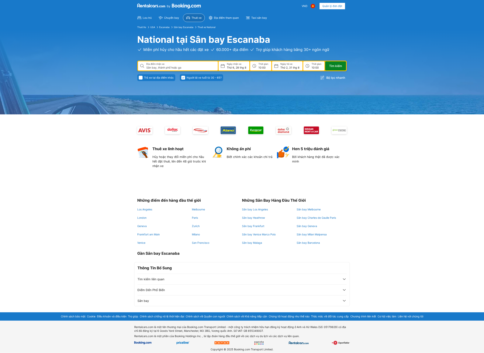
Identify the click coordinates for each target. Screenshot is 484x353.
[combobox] (180, 68)
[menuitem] (144, 18)
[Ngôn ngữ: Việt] (312, 6)
